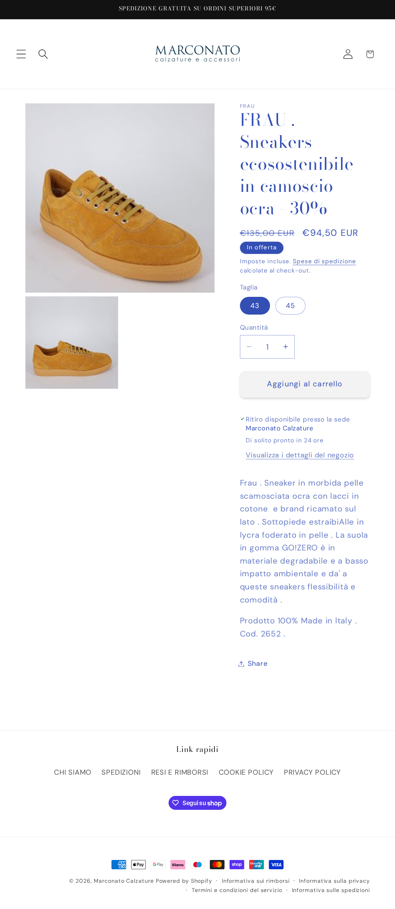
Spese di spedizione (324, 261)
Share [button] (258, 663)
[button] (21, 54)
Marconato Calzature (124, 880)
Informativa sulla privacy (334, 880)
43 (255, 305)
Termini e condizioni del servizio (237, 890)
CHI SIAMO (72, 772)
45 (290, 305)
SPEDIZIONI (121, 772)
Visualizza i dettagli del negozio (300, 455)
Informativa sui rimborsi (256, 880)
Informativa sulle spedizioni (331, 890)
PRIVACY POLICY (312, 772)
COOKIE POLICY (246, 772)
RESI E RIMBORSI (180, 772)
